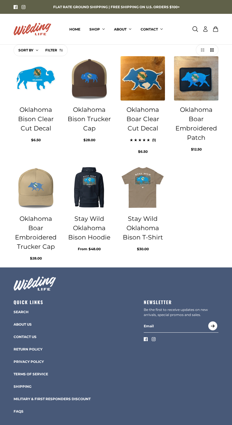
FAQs (18, 411)
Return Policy (28, 349)
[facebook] (15, 7)
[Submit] (212, 325)
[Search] (195, 29)
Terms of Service (31, 374)
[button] (201, 50)
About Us (23, 324)
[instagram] (23, 7)
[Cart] (215, 29)
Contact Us (25, 337)
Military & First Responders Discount (52, 399)
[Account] (205, 29)
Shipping (22, 386)
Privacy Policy (29, 361)
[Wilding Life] (32, 29)
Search (21, 312)
